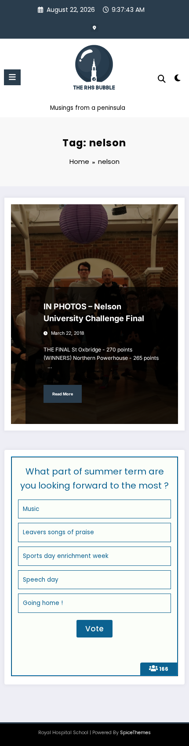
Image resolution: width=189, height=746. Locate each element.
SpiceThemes (135, 732)
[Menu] (12, 77)
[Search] (162, 79)
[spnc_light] (177, 79)
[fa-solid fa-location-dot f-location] (94, 28)
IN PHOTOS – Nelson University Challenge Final (94, 312)
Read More (62, 393)
